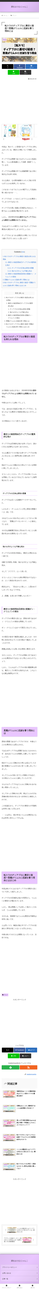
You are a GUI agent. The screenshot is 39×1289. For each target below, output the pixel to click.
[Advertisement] (19, 101)
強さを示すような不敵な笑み (20, 271)
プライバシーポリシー (9, 1267)
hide (23, 252)
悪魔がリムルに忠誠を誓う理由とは (16, 280)
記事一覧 (5, 1279)
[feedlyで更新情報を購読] (10, 1067)
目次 (16, 293)
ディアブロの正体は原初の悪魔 (21, 268)
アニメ (6, 995)
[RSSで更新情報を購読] (28, 1067)
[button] (25, 72)
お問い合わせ (6, 1273)
